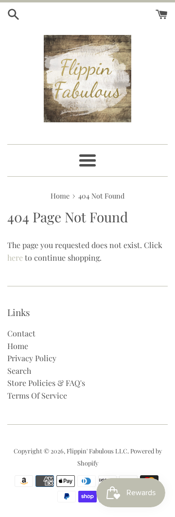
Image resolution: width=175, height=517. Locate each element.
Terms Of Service (37, 395)
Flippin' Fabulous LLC (97, 451)
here (15, 257)
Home (17, 346)
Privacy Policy (31, 358)
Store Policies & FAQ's (46, 383)
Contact (21, 333)
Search (19, 371)
